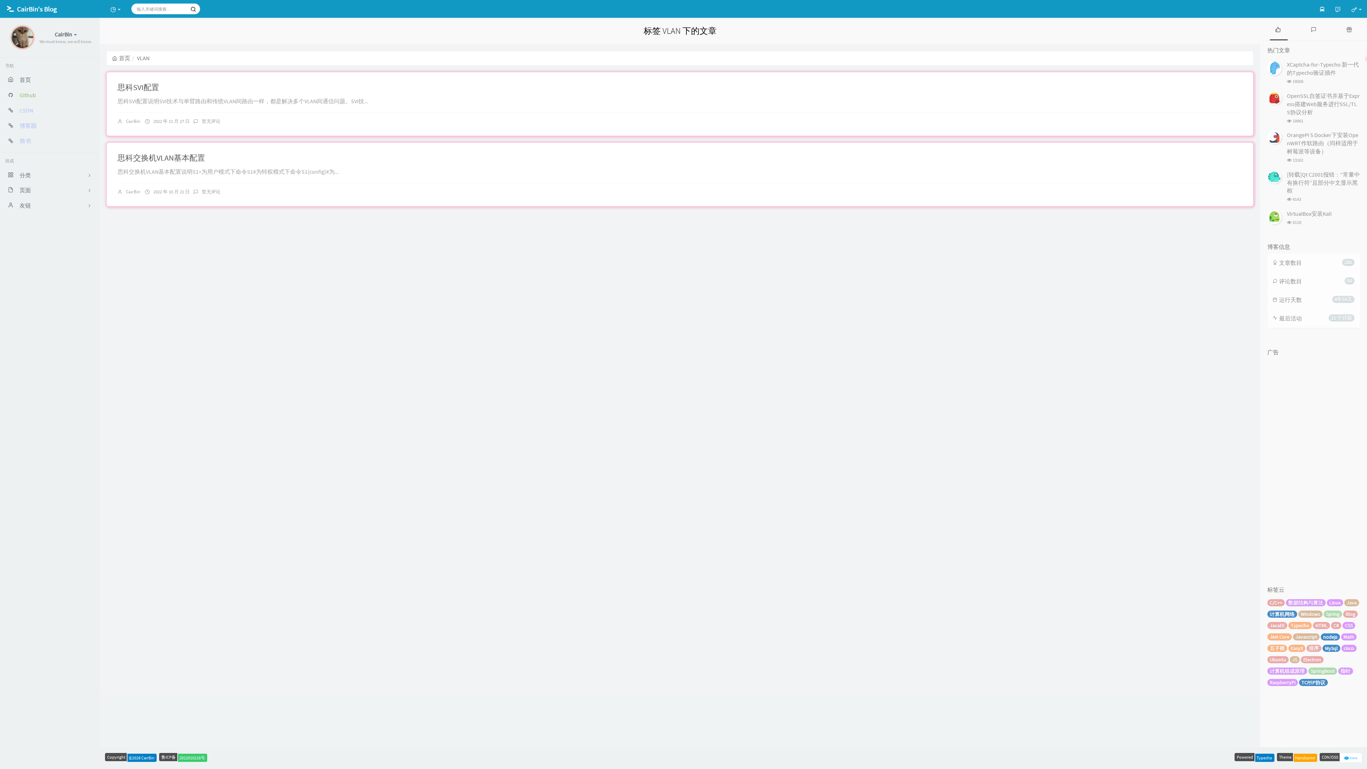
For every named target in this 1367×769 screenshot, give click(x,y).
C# (1336, 625)
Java (1352, 603)
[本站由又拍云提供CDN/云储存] (1351, 757)
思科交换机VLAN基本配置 (161, 158)
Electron (1312, 659)
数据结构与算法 (1305, 603)
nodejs (1330, 637)
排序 (1314, 648)
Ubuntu (1278, 659)
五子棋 (1277, 648)
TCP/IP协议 (1313, 682)
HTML (1321, 625)
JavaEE (1277, 625)
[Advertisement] (1313, 465)
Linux (1335, 603)
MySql (1331, 648)
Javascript (1306, 637)
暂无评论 (211, 121)
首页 (124, 58)
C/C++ (1276, 603)
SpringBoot (1323, 671)
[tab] (1278, 29)
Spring (1333, 614)
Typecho (1300, 625)
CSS (1349, 625)
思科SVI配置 (138, 87)
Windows (1310, 614)
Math (1349, 637)
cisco (1349, 648)
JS (1294, 659)
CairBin (133, 121)
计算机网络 (1282, 614)
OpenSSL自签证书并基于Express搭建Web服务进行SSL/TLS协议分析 (1323, 104)
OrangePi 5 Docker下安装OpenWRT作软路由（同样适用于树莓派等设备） (1322, 143)
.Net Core (1279, 637)
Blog (1350, 614)
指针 (1346, 671)
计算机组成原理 (1287, 671)
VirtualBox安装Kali (1309, 213)
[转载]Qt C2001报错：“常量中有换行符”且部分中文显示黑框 (1323, 182)
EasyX (1297, 648)
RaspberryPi (1282, 682)
